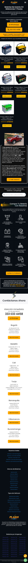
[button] (25, 2)
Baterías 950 (14, 554)
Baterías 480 (6, 539)
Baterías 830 (14, 545)
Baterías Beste (14, 489)
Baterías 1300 (22, 549)
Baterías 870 (14, 550)
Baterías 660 (5, 550)
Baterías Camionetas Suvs (14, 502)
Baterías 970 (14, 556)
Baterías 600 (5, 545)
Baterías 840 (14, 547)
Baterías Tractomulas (14, 509)
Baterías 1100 (22, 541)
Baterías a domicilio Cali (14, 457)
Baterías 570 (5, 543)
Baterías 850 (14, 549)
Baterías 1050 (22, 539)
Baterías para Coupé (14, 498)
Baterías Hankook (14, 487)
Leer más (7, 66)
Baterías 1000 (22, 537)
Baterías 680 (5, 554)
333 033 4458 (14, 314)
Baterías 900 (14, 552)
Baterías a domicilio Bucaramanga (14, 461)
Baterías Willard (14, 474)
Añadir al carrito (21, 66)
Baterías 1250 (22, 547)
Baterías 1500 (22, 552)
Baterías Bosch (14, 478)
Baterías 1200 (22, 545)
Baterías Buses (14, 506)
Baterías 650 (5, 549)
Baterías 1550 (22, 554)
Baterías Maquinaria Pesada (14, 511)
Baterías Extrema (14, 481)
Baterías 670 (5, 552)
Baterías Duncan (14, 476)
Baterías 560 (5, 541)
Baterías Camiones (14, 508)
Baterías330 (5, 537)
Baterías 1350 (22, 550)
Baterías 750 (14, 539)
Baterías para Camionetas (14, 500)
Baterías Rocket (14, 483)
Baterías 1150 (22, 543)
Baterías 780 (14, 541)
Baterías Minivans (14, 504)
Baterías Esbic (14, 485)
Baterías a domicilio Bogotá (14, 453)
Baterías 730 (14, 537)
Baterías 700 (5, 556)
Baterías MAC (14, 472)
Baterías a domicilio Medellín (14, 455)
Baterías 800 (14, 543)
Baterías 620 (5, 547)
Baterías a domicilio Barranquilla (14, 459)
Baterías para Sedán (14, 496)
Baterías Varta (14, 480)
